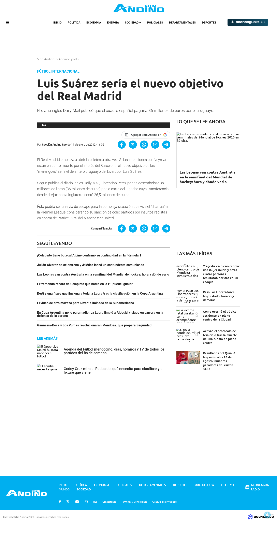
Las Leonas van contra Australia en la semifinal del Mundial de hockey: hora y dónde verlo (103, 274)
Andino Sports (69, 59)
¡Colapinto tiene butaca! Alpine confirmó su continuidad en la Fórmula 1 (89, 255)
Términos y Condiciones (134, 501)
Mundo (64, 489)
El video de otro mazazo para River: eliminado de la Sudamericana (85, 303)
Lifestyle (228, 485)
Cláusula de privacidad (164, 501)
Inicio (57, 22)
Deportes (209, 22)
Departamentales (182, 22)
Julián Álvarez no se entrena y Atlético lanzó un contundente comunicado (90, 265)
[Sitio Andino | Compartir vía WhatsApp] (144, 144)
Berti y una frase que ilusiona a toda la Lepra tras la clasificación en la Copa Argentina (100, 293)
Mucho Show (204, 485)
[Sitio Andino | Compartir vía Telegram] (166, 144)
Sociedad (132, 22)
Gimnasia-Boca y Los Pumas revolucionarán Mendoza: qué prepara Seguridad (94, 325)
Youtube (77, 501)
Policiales (155, 22)
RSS (95, 501)
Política (74, 22)
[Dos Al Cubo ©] (261, 518)
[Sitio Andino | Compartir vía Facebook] (122, 144)
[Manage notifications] (267, 515)
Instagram (86, 501)
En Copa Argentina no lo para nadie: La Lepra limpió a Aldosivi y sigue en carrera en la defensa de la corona (100, 314)
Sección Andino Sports (56, 144)
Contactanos (109, 501)
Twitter (68, 501)
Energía (113, 22)
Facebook (60, 501)
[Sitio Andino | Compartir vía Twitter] (133, 144)
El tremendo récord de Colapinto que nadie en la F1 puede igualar (85, 284)
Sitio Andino (46, 59)
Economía (93, 22)
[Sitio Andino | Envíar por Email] (155, 144)
